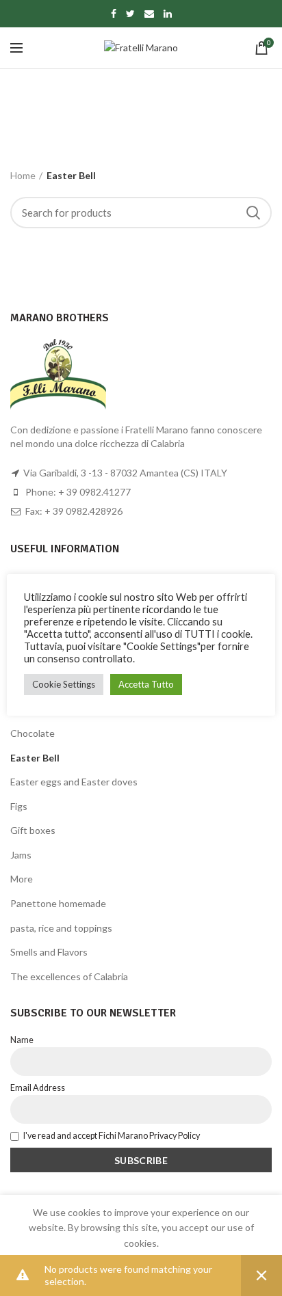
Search (253, 212)
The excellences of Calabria (69, 976)
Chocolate (32, 733)
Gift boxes (32, 830)
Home (23, 175)
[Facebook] (113, 14)
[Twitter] (130, 14)
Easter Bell (35, 758)
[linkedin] (168, 14)
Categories (134, 129)
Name (22, 1040)
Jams (20, 855)
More (21, 879)
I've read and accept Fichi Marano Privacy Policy (111, 1136)
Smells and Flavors (49, 952)
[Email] (149, 14)
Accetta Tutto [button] (146, 684)
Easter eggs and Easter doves (74, 781)
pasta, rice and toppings (61, 928)
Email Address (37, 1088)
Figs (18, 806)
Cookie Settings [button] (63, 684)
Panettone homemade (58, 903)
